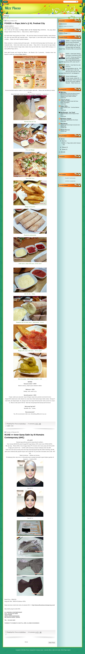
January (64, 149)
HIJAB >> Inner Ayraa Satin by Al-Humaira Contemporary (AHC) (24, 436)
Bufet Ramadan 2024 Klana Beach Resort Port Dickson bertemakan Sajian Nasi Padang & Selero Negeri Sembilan (70, 95)
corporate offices (48, 650)
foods (5, 15)
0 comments (31, 423)
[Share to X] (38, 424)
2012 (62, 152)
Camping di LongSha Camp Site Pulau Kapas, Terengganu (69, 102)
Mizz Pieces (15, 423)
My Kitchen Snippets (66, 118)
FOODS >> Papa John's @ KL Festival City (24, 23)
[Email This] (35, 424)
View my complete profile (66, 26)
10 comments (31, 632)
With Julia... (64, 92)
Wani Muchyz (64, 123)
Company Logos (39, 650)
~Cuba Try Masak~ (65, 100)
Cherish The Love (65, 129)
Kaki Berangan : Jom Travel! (68, 112)
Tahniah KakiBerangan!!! (71, 76)
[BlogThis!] (37, 424)
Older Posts (52, 642)
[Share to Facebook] (40, 424)
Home (5, 1)
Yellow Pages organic (66, 650)
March (63, 141)
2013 (62, 139)
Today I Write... (64, 106)
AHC (35, 459)
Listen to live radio (56, 650)
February (64, 147)
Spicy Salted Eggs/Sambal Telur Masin (69, 120)
